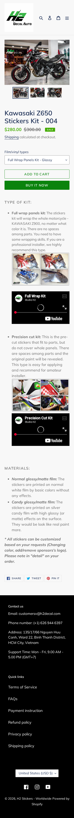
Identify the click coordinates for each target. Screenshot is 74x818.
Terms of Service (22, 687)
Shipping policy (21, 745)
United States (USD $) (36, 773)
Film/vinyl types (17, 152)
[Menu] (67, 17)
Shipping (12, 137)
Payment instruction (25, 710)
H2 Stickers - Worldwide (34, 798)
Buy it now (37, 185)
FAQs (12, 698)
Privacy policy (20, 734)
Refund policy (19, 722)
